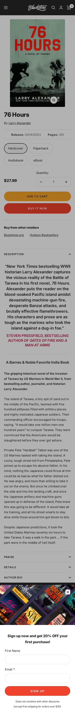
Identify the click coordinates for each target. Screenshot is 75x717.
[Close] (67, 592)
